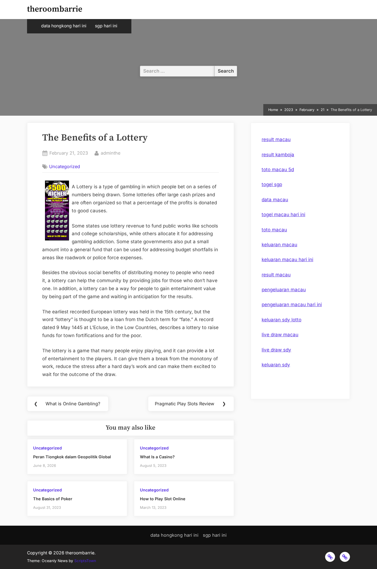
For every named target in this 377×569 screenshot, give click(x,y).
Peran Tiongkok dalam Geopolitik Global (72, 456)
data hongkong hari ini (63, 25)
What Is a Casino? (157, 456)
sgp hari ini (106, 25)
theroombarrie (54, 9)
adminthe (110, 153)
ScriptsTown (85, 561)
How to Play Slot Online (162, 498)
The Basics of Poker (52, 498)
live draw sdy (276, 350)
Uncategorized (64, 166)
